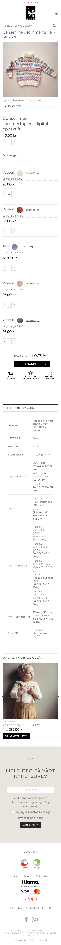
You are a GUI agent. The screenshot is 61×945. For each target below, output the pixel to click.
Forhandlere (14, 933)
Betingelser (31, 935)
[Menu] (5, 13)
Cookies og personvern (40, 933)
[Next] (58, 704)
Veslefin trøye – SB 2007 (21, 725)
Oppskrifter (35, 100)
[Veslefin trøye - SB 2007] (30, 691)
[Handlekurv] (56, 13)
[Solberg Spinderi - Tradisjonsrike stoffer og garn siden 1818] (30, 13)
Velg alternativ (16, 736)
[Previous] (2, 704)
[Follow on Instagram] (35, 920)
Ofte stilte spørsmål (23, 930)
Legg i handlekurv (31, 364)
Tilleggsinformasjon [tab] (19, 408)
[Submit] (54, 25)
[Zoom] (7, 93)
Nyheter (44, 930)
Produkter (19, 100)
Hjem (6, 100)
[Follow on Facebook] (26, 920)
